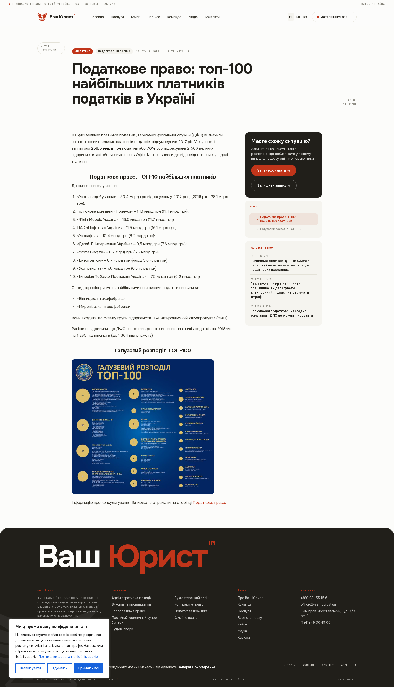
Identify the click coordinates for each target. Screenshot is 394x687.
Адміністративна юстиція (132, 598)
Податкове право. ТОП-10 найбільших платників (279, 219)
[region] (59, 648)
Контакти (212, 17)
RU (305, 17)
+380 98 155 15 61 (315, 598)
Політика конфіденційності (227, 679)
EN (298, 17)
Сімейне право (186, 618)
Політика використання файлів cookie (68, 657)
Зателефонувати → (273, 170)
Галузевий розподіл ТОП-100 (281, 229)
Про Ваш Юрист (250, 598)
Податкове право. (209, 502)
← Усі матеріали (48, 48)
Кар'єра (244, 637)
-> (355, 665)
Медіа (193, 17)
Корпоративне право (128, 611)
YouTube (309, 665)
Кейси (135, 17)
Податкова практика (114, 51)
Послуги (117, 17)
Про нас (154, 17)
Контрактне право (189, 604)
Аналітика (82, 51)
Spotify (328, 665)
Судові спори (122, 629)
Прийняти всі (88, 668)
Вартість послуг (250, 618)
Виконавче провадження (131, 604)
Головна (97, 17)
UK (291, 17)
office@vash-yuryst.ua (318, 604)
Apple (345, 665)
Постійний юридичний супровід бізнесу (137, 620)
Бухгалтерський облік (192, 598)
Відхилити (59, 668)
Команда (174, 17)
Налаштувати (30, 668)
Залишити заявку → (273, 185)
